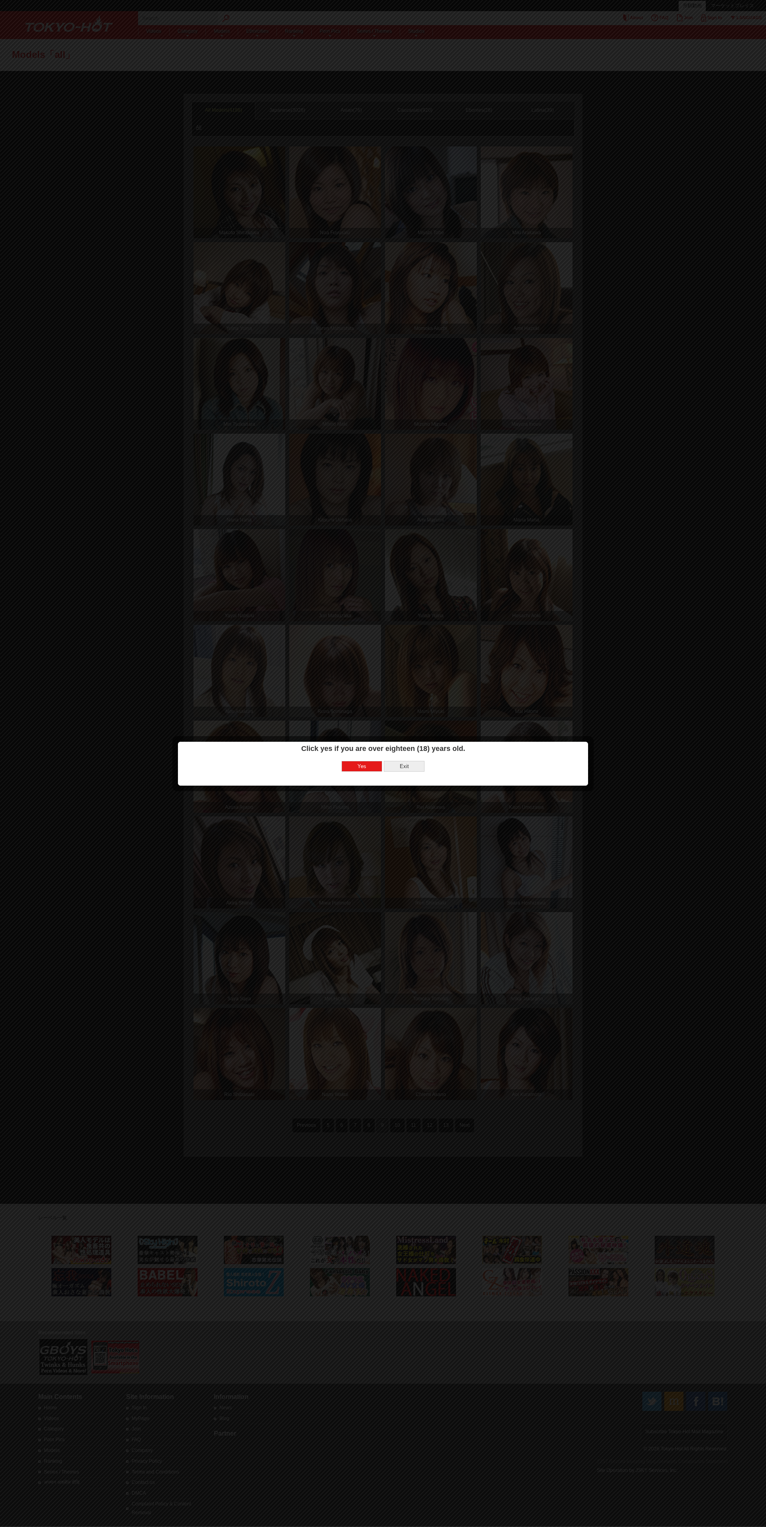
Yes (361, 766)
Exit (404, 766)
